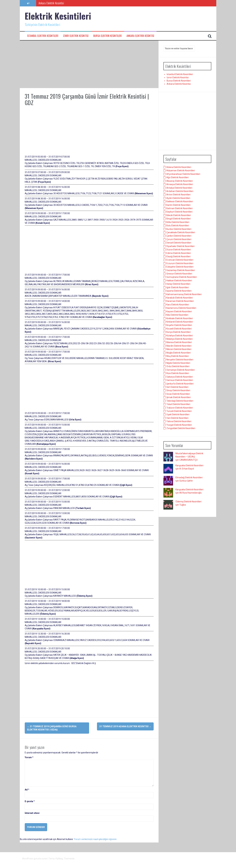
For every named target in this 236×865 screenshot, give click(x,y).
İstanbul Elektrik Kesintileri (42, 36)
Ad (27, 789)
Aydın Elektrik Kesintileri (178, 198)
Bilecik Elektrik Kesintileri (178, 215)
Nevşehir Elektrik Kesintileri (179, 359)
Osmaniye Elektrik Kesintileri (180, 370)
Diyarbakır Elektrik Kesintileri (180, 246)
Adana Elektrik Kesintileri (178, 167)
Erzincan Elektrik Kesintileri (179, 260)
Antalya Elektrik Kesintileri (179, 188)
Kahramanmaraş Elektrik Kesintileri (184, 294)
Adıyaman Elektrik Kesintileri (180, 170)
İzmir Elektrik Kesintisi (75, 36)
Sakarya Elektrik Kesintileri (179, 376)
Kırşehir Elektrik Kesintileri (179, 325)
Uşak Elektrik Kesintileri (177, 414)
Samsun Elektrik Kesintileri (179, 380)
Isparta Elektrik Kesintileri (179, 291)
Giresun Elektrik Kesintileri (179, 273)
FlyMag (59, 858)
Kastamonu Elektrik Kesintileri (181, 308)
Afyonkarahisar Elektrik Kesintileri (183, 174)
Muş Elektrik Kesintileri (177, 356)
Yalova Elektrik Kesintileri (178, 421)
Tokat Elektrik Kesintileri (178, 404)
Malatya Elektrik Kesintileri (179, 339)
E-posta (30, 801)
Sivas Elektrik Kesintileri (178, 394)
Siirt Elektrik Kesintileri (177, 387)
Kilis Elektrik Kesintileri (177, 315)
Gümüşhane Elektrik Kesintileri (181, 277)
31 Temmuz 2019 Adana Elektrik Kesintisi (125, 726)
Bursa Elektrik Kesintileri (107, 36)
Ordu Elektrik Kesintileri (177, 366)
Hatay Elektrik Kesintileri (178, 284)
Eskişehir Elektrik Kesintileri (179, 266)
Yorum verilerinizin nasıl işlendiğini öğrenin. (95, 839)
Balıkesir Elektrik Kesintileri (179, 201)
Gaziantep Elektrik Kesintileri (180, 270)
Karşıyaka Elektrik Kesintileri (189, 465)
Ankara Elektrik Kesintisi (140, 36)
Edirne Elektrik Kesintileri (178, 253)
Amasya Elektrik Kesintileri (179, 184)
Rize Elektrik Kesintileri (177, 373)
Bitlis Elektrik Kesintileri (177, 222)
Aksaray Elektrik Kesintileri (179, 181)
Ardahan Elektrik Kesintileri (179, 191)
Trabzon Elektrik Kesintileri (179, 407)
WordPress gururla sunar (35, 858)
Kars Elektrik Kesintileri (177, 304)
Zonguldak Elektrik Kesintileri (180, 428)
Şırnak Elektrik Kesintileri (178, 397)
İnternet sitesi (32, 813)
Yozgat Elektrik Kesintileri (179, 425)
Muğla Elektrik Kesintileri (178, 352)
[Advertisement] (89, 64)
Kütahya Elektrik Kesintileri (179, 335)
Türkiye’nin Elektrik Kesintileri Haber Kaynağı (62, 4)
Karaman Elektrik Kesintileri (180, 301)
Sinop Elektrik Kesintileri (178, 390)
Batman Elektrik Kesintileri (179, 208)
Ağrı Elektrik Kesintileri (177, 177)
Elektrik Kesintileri (58, 16)
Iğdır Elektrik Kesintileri (177, 287)
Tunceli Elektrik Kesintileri (179, 411)
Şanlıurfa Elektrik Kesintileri (180, 383)
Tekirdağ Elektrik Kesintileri (179, 401)
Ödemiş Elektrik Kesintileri (188, 501)
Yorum (29, 757)
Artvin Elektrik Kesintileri (178, 194)
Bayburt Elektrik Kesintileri (179, 211)
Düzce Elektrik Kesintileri (178, 249)
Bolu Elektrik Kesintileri (177, 225)
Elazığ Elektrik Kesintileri (178, 256)
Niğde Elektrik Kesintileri (178, 363)
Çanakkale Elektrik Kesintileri (180, 232)
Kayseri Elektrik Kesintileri (179, 311)
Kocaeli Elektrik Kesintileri (179, 328)
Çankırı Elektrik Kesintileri (178, 235)
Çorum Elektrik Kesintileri (178, 239)
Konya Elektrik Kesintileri (178, 332)
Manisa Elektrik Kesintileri (179, 342)
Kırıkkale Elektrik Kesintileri (179, 318)
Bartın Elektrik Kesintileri (178, 205)
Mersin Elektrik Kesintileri (178, 349)
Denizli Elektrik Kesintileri (178, 242)
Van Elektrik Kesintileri (177, 418)
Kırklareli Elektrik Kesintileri (179, 321)
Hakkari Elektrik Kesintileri (179, 280)
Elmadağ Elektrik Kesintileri (189, 477)
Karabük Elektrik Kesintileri (179, 297)
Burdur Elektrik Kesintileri (178, 229)
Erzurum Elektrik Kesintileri (179, 263)
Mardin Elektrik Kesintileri (179, 346)
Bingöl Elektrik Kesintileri (178, 218)
